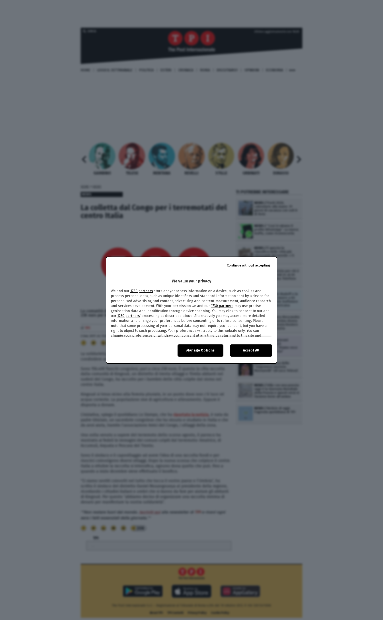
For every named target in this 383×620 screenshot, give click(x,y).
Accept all (251, 350)
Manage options (200, 350)
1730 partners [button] (141, 291)
